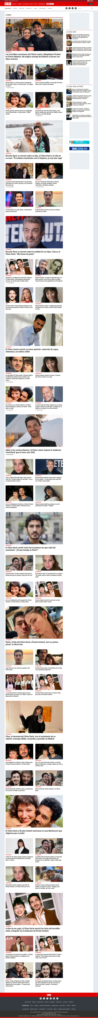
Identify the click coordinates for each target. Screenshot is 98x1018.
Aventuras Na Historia (45, 1005)
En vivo (91, 4)
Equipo (55, 1009)
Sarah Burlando (42, 8)
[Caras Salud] (79, 143)
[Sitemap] (57, 998)
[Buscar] (92, 8)
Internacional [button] (41, 4)
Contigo (36, 1005)
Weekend (52, 1002)
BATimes (71, 1002)
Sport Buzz (62, 1005)
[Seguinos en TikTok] (76, 8)
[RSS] (54, 998)
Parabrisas (59, 1002)
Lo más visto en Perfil (74, 86)
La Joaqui (35, 8)
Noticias (14, 4)
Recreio (68, 1005)
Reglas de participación (64, 1009)
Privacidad (49, 1009)
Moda (35, 4)
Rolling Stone (55, 1005)
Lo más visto (71, 32)
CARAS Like (50, 4)
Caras (31, 1005)
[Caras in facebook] (70, 8)
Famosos (20, 4)
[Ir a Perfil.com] (90, 1)
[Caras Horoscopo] (79, 150)
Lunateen (65, 1002)
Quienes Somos (34, 1009)
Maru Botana (29, 8)
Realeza (31, 4)
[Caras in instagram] (66, 8)
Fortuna (47, 1002)
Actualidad (25, 4)
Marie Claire (40, 1002)
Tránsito (73, 1009)
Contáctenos (42, 1009)
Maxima (74, 1005)
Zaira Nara (50, 8)
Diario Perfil (28, 1002)
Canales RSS (26, 1009)
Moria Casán (21, 8)
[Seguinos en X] (73, 8)
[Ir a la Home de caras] (8, 5)
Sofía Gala (15, 8)
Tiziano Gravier (8, 8)
